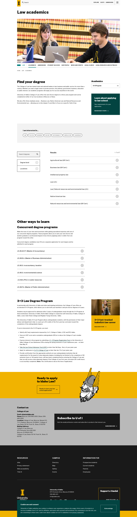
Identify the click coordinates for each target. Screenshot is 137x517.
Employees (86, 472)
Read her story (99, 326)
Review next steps (100, 111)
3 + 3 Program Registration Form (60, 340)
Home (18, 70)
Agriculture (67, 135)
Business (39, 135)
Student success (54, 65)
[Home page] (19, 3)
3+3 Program (97, 85)
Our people (65, 65)
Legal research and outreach (106, 65)
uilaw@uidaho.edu (28, 414)
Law (23, 65)
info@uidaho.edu (55, 496)
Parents (85, 469)
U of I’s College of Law (41, 350)
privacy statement (78, 512)
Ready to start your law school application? (47, 389)
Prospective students (90, 462)
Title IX (19, 472)
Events (54, 472)
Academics (32, 65)
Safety (54, 469)
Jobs (18, 462)
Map (53, 465)
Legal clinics (89, 65)
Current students (88, 465)
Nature (47, 135)
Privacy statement (23, 465)
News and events (77, 65)
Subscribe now (110, 426)
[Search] (23, 2)
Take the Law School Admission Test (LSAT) (33, 347)
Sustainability (57, 135)
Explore (96, 2)
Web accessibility (23, 469)
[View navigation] (117, 2)
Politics (31, 135)
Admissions (109, 2)
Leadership (77, 135)
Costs (102, 2)
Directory (55, 462)
